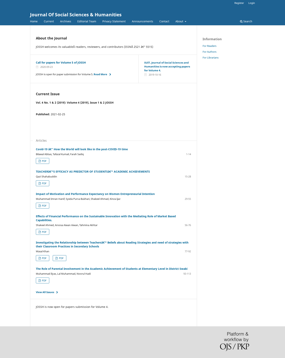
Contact (164, 21)
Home (34, 21)
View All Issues (45, 292)
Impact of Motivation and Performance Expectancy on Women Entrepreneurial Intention (95, 194)
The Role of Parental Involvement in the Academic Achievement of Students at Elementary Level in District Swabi (111, 269)
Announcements (142, 21)
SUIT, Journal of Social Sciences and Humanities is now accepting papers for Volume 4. (167, 66)
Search (247, 21)
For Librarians (210, 57)
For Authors (209, 51)
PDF (44, 161)
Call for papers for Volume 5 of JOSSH (61, 62)
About (179, 21)
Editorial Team (86, 21)
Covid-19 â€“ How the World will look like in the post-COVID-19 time (82, 149)
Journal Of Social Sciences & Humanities (76, 14)
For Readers (209, 46)
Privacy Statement (114, 21)
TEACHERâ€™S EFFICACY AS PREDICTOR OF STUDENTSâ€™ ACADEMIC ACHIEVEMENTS (93, 171)
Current (49, 21)
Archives (65, 21)
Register (239, 3)
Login (251, 3)
